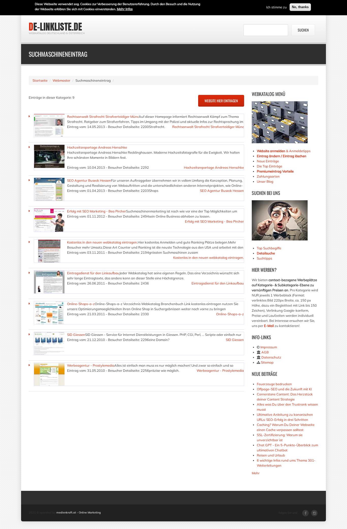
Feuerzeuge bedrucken (274, 384)
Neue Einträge (268, 161)
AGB (265, 352)
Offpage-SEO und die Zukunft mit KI (284, 389)
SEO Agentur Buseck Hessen (89, 180)
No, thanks (300, 7)
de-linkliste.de (55, 26)
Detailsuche (266, 253)
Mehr (256, 473)
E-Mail (269, 326)
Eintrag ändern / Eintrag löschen (281, 156)
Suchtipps (264, 258)
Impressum (268, 347)
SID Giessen (76, 335)
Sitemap (267, 362)
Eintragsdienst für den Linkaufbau (93, 273)
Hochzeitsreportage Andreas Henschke (97, 147)
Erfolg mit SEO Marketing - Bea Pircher (96, 211)
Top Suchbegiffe (269, 248)
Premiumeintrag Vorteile (275, 171)
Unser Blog (265, 181)
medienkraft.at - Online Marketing (78, 512)
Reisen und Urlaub (271, 455)
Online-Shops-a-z (81, 304)
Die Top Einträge (269, 166)
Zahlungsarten (268, 176)
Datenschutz (271, 357)
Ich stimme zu (276, 7)
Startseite (40, 80)
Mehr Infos (125, 9)
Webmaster (61, 80)
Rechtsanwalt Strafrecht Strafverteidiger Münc (103, 117)
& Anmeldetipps (283, 151)
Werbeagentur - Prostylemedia (90, 365)
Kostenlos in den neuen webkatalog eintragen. (102, 242)
